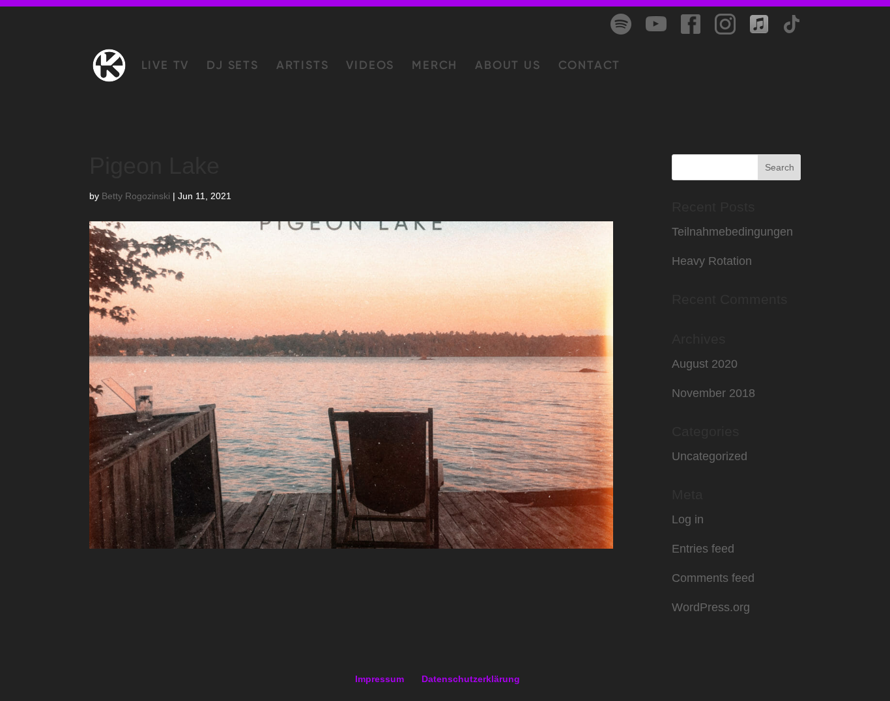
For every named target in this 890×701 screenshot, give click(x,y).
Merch (434, 66)
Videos (370, 66)
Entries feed (703, 548)
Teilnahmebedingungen (732, 231)
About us (507, 66)
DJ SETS (233, 66)
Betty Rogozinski (136, 196)
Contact (589, 66)
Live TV (165, 66)
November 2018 (713, 393)
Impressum (379, 679)
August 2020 (705, 363)
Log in (688, 519)
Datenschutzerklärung (471, 679)
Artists (302, 66)
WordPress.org (711, 607)
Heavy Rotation (712, 261)
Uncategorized (709, 456)
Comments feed (713, 577)
